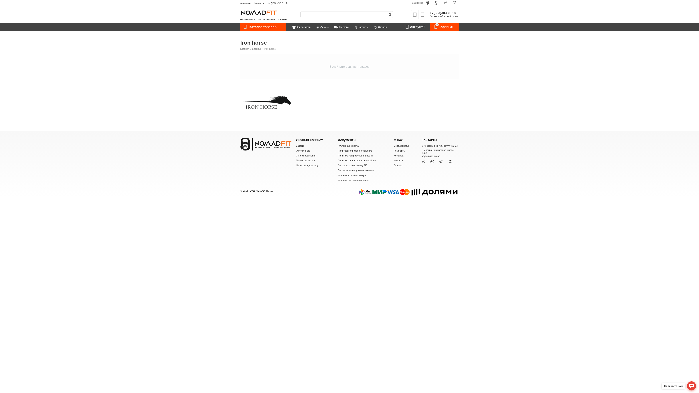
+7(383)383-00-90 (443, 13)
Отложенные (303, 150)
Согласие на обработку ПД (352, 165)
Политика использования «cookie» (357, 160)
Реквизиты (399, 150)
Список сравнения (306, 155)
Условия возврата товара (352, 175)
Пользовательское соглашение (355, 150)
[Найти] (389, 14)
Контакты (259, 3)
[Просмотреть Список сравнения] (422, 15)
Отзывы (398, 165)
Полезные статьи (305, 160)
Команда (398, 155)
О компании (244, 3)
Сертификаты (401, 145)
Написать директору (307, 165)
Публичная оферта (348, 145)
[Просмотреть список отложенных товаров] (415, 15)
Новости (398, 160)
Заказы (300, 145)
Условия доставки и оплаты (353, 180)
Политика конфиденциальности (355, 155)
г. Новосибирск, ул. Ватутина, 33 (440, 145)
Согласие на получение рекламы (356, 170)
